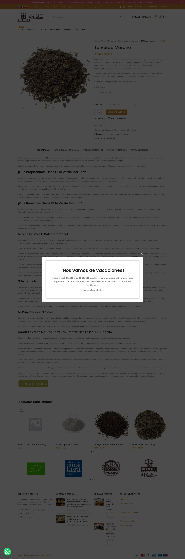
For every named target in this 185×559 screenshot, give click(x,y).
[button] (7, 551)
